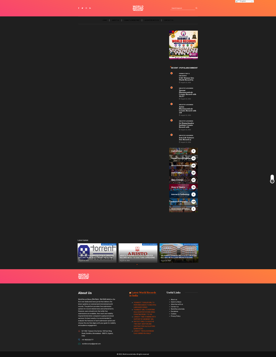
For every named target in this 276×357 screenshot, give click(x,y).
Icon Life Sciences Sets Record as (186, 139)
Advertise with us (152, 20)
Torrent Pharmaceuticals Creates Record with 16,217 (187, 93)
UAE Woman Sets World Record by (186, 79)
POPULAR (184, 68)
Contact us (168, 20)
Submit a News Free (131, 20)
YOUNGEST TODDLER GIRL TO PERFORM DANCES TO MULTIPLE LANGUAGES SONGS (145, 305)
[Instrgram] (86, 8)
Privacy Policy (175, 316)
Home (105, 20)
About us (115, 20)
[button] (80, 253)
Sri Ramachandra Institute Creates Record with (186, 125)
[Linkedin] (90, 8)
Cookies (173, 314)
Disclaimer (174, 311)
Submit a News (176, 302)
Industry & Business (186, 88)
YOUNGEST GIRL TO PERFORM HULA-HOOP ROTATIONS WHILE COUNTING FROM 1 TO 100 (144, 312)
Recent (174, 68)
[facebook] (78, 8)
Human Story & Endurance (184, 74)
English (243, 1)
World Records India (177, 309)
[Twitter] (82, 8)
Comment (193, 68)
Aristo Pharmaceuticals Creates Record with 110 (187, 110)
